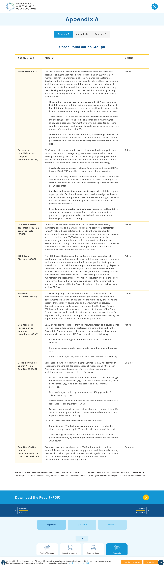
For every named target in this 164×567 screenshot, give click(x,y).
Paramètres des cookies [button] (132, 562)
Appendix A (63, 34)
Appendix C (100, 34)
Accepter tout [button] (150, 562)
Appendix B (82, 34)
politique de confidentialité (79, 563)
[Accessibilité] (3, 562)
